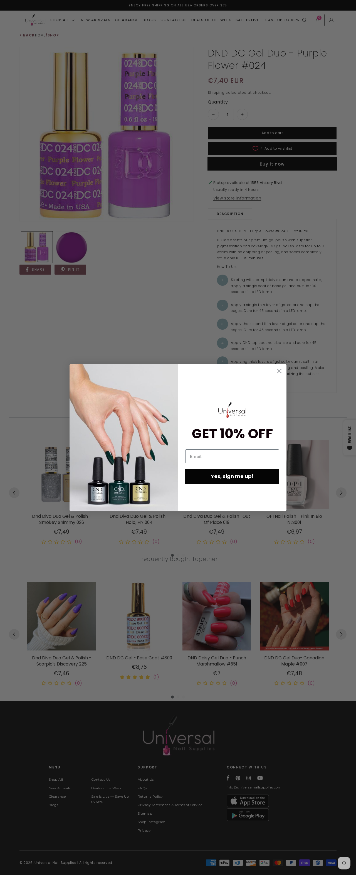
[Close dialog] (279, 371)
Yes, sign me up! (232, 476)
